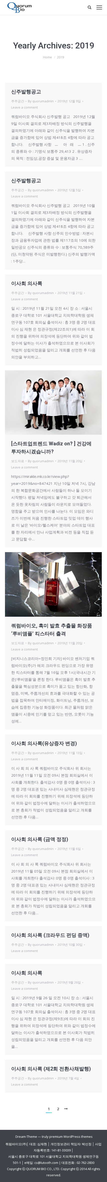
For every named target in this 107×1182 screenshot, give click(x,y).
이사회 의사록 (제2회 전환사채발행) (51, 1069)
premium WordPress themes (71, 1136)
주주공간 (17, 101)
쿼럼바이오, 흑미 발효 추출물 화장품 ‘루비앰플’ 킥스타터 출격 (51, 630)
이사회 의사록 (26, 283)
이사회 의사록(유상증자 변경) (44, 743)
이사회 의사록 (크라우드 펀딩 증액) (50, 935)
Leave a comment (24, 107)
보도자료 (17, 461)
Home (47, 57)
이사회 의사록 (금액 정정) (39, 839)
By (41, 101)
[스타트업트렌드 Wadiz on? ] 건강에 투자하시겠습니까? (51, 448)
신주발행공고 (26, 92)
